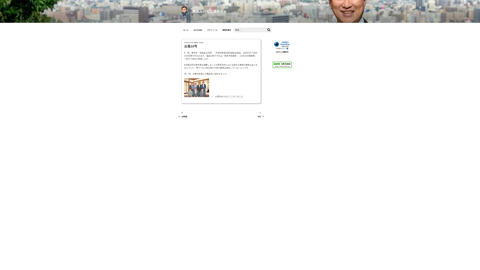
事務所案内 (226, 30)
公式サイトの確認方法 (282, 51)
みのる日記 (197, 30)
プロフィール (212, 30)
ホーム (185, 30)
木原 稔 (201, 42)
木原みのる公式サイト (209, 11)
